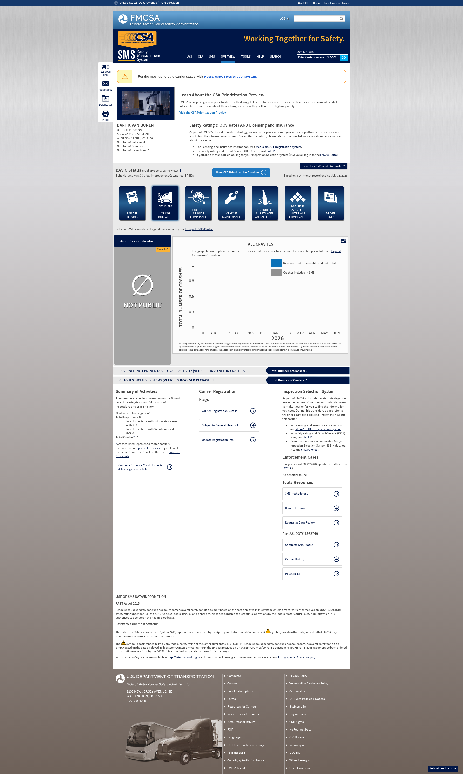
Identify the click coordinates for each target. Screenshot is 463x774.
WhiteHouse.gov (299, 760)
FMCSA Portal (329, 155)
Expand (336, 251)
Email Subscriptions (240, 691)
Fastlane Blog (236, 753)
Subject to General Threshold (220, 425)
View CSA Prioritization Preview (237, 172)
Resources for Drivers (241, 722)
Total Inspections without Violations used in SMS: (151, 423)
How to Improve (295, 508)
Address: (123, 134)
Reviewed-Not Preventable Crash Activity (182, 370)
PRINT (105, 119)
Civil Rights (296, 722)
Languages (234, 737)
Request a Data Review (300, 522)
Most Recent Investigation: (133, 413)
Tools (246, 57)
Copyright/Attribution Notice (245, 760)
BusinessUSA (297, 707)
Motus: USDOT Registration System (278, 147)
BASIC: (123, 241)
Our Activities (321, 3)
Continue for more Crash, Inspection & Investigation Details (141, 467)
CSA (200, 57)
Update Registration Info (218, 440)
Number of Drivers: (129, 146)
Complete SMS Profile (199, 229)
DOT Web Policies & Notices (307, 699)
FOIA (230, 729)
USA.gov (294, 753)
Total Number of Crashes (179, 297)
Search (275, 57)
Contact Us (234, 676)
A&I (189, 57)
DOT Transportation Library (245, 745)
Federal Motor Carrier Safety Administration (159, 684)
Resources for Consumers (243, 714)
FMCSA (287, 468)
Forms (231, 699)
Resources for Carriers (241, 707)
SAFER (270, 151)
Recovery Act (297, 745)
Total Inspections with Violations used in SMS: (151, 431)
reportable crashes (148, 448)
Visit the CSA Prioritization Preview (203, 113)
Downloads (292, 574)
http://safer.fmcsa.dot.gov (184, 657)
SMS (212, 57)
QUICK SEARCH (306, 52)
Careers (232, 683)
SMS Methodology (296, 493)
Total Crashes (125, 437)
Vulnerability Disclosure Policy (308, 683)
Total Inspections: (127, 417)
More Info (163, 249)
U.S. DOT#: (124, 130)
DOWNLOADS (105, 104)
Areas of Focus (340, 3)
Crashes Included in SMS (167, 380)
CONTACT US (105, 89)
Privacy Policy (298, 676)
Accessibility (297, 691)
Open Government (301, 768)
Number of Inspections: (132, 150)
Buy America (297, 714)
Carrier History (294, 559)
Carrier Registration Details (219, 411)
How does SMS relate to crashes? (323, 166)
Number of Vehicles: (130, 142)
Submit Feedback (441, 768)
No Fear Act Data (300, 729)
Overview (228, 57)
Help (260, 57)
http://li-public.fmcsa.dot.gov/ (296, 657)
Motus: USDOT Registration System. (230, 76)
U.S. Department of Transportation (170, 676)
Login (284, 18)
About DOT (304, 3)
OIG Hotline (296, 737)
